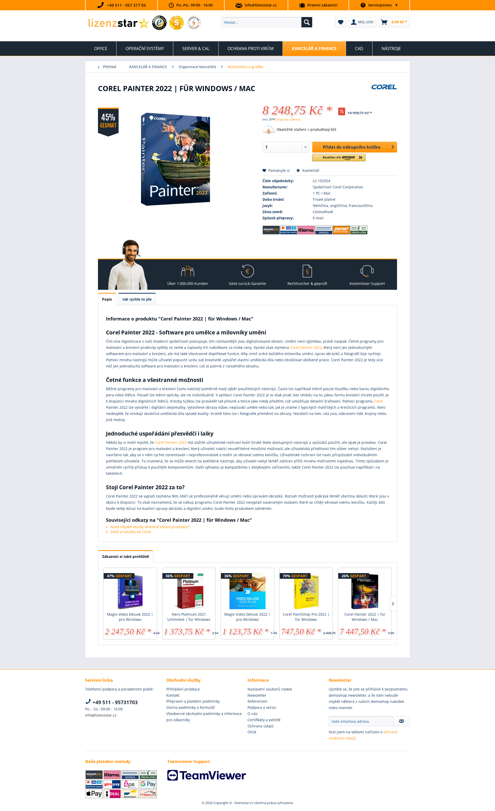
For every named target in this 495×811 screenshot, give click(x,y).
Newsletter (257, 695)
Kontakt (172, 695)
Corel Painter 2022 (306, 347)
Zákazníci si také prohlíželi (125, 556)
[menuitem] (266, 22)
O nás (253, 713)
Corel (378, 401)
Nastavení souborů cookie (270, 689)
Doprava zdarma (288, 119)
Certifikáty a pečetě (264, 719)
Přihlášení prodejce (183, 689)
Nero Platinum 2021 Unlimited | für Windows (188, 617)
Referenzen (257, 701)
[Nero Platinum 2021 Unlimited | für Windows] (189, 591)
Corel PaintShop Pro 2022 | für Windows (306, 617)
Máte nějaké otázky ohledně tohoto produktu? (149, 526)
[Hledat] (306, 22)
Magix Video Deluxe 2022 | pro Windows (130, 617)
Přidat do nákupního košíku (352, 147)
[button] (339, 159)
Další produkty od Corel (130, 531)
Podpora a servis (262, 707)
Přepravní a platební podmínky (193, 701)
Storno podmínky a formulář (190, 707)
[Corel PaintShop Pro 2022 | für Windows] (306, 591)
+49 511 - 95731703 (114, 702)
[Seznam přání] (340, 22)
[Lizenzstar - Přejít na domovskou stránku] (119, 23)
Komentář (310, 170)
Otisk (252, 731)
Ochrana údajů (261, 726)
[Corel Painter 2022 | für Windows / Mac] (365, 591)
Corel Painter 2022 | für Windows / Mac (364, 617)
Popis (107, 299)
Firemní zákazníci (322, 5)
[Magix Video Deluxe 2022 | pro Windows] (130, 591)
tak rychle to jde (137, 299)
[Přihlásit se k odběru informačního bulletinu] (401, 721)
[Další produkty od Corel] (384, 93)
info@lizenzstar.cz (261, 5)
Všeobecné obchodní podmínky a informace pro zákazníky (204, 716)
